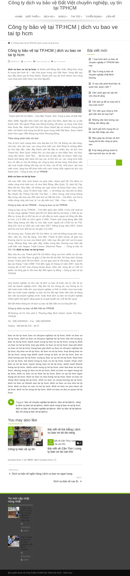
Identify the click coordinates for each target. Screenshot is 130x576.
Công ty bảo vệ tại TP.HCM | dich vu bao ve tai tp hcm (44, 52)
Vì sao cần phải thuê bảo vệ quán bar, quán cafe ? (104, 85)
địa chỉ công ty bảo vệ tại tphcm (32, 411)
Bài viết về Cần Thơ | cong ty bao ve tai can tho (64, 450)
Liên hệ (110, 16)
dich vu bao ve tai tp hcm (22, 69)
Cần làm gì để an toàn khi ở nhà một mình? (104, 103)
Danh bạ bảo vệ (42, 61)
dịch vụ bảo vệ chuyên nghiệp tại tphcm (36, 408)
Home (18, 16)
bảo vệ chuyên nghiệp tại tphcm (41, 402)
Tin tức (75, 16)
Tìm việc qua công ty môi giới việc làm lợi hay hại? (103, 112)
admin (26, 531)
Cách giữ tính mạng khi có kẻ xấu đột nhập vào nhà (104, 130)
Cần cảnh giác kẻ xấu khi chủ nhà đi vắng (103, 94)
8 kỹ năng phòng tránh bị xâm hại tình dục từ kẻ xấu (103, 152)
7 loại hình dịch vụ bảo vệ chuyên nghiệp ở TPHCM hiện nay (104, 62)
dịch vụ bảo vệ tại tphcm (69, 408)
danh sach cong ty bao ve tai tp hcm (62, 405)
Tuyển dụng (93, 16)
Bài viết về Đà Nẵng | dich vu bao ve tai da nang (64, 431)
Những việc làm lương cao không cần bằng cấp (104, 121)
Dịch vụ (48, 16)
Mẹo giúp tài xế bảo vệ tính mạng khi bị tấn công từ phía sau (104, 141)
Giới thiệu (32, 16)
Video (62, 16)
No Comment (59, 61)
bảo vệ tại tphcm (66, 402)
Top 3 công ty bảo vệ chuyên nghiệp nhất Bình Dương (101, 74)
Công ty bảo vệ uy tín (21, 449)
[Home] (9, 43)
